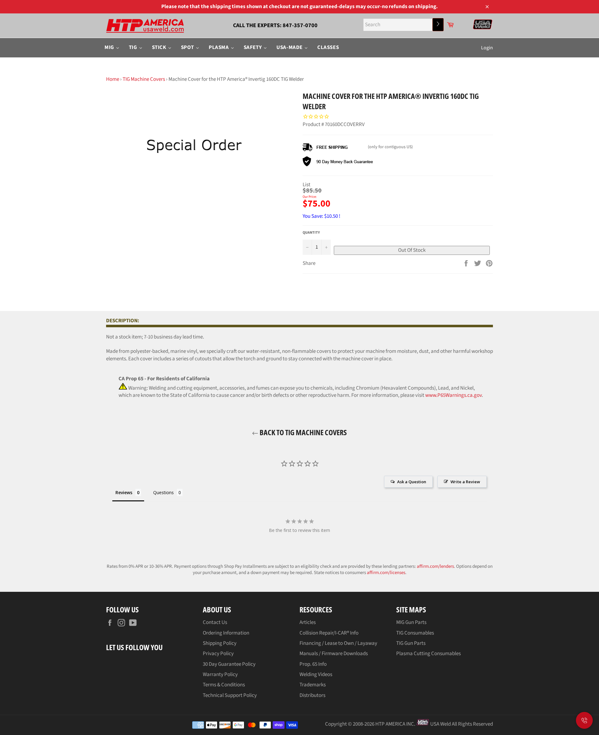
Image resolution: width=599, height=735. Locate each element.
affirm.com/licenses (386, 572)
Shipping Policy (219, 643)
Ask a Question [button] (411, 481)
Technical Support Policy (230, 695)
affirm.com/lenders (435, 566)
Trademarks (313, 685)
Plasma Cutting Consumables (428, 653)
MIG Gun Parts (411, 622)
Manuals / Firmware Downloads (334, 653)
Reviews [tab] (123, 492)
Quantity (311, 232)
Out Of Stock (412, 250)
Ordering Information (226, 633)
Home (112, 79)
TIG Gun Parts (411, 643)
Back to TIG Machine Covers (302, 432)
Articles (308, 622)
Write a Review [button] (465, 481)
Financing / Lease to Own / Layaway (338, 643)
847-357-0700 (300, 25)
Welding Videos (316, 674)
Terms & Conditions (224, 685)
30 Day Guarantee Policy (229, 664)
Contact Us (215, 622)
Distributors (312, 695)
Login (487, 47)
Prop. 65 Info (313, 664)
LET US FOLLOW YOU (134, 647)
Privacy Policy (218, 653)
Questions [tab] (163, 492)
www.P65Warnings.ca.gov (453, 395)
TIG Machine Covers (144, 79)
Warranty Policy (220, 674)
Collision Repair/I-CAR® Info (329, 633)
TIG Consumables (415, 633)
